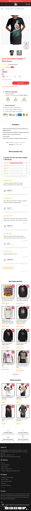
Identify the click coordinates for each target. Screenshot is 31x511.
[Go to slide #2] (19, 52)
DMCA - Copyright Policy (6, 468)
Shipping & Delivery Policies (7, 477)
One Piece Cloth (9, 8)
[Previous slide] (2, 29)
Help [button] (28, 509)
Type (3, 69)
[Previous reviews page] (21, 271)
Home (2, 8)
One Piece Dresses (19, 8)
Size (3, 74)
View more (15, 374)
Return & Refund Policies (6, 481)
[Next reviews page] (28, 271)
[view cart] (29, 4)
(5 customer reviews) (12, 64)
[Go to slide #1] (11, 52)
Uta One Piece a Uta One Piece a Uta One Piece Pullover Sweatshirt (21, 322)
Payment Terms (4, 479)
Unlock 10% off (3, 504)
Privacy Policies (4, 466)
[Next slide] (28, 29)
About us (3, 462)
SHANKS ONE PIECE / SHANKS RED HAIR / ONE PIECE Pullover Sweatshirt (7, 322)
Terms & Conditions (5, 464)
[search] (27, 4)
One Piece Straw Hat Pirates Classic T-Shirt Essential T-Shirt (22, 366)
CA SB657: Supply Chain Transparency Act (10, 470)
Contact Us (3, 483)
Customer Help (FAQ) (5, 485)
